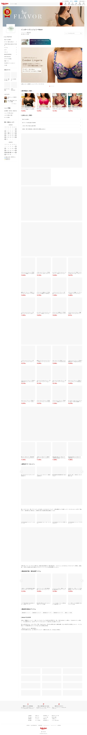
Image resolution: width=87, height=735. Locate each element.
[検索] (61, 4)
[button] (82, 1)
